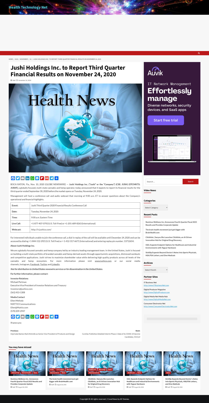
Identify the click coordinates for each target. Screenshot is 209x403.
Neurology (70, 370)
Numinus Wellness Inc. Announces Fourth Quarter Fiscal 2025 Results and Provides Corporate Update (171, 223)
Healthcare (92, 370)
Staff (14, 80)
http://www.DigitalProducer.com (157, 292)
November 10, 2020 (24, 80)
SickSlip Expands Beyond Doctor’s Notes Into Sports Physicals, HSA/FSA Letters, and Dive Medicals (171, 253)
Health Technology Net (28, 7)
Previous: (43, 332)
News (35, 373)
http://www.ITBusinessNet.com (156, 285)
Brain (52, 370)
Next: (111, 333)
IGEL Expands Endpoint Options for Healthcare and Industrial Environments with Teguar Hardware (171, 246)
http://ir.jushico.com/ (41, 229)
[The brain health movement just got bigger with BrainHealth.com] (65, 363)
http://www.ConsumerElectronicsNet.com (160, 306)
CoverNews (112, 399)
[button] (198, 53)
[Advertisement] (104, 33)
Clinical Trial (15, 373)
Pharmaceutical (94, 373)
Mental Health (26, 373)
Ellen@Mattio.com (19, 307)
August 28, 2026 (23, 387)
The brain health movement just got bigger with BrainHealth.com (165, 231)
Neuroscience (54, 373)
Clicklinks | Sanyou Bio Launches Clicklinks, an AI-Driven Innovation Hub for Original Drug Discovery (169, 238)
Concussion (60, 370)
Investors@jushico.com (22, 289)
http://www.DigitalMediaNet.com (157, 299)
